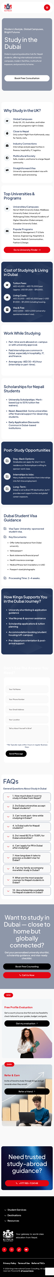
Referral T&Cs (38, 1263)
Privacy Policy (9, 1263)
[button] (27, 797)
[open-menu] (47, 7)
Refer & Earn (12, 1075)
